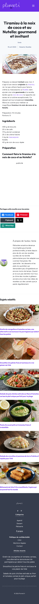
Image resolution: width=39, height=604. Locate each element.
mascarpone (13, 137)
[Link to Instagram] (21, 511)
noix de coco (18, 95)
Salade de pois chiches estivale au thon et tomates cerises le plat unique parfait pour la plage (19, 576)
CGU (19, 540)
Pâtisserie (19, 526)
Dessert (19, 523)
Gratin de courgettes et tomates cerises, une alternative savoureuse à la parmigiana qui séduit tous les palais (19, 559)
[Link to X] (17, 511)
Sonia (19, 42)
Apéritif (19, 520)
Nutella (25, 90)
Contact (20, 546)
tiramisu (31, 84)
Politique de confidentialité (19, 537)
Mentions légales (19, 543)
